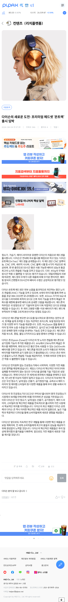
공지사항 (28, 565)
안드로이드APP (9, 565)
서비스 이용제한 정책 (48, 559)
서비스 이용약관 (9, 559)
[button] (34, 99)
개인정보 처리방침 (28, 559)
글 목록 (19, 466)
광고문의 (44, 565)
